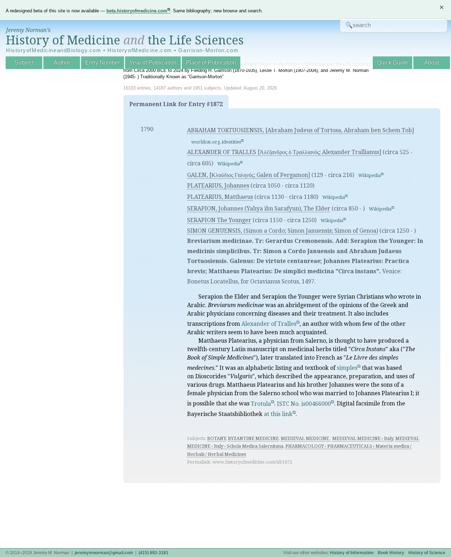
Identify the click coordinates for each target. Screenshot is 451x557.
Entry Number (102, 63)
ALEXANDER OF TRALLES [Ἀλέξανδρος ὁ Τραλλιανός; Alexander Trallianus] (284, 152)
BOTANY (216, 438)
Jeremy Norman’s (28, 30)
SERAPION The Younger (219, 220)
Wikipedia (228, 163)
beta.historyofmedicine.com (136, 10)
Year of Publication (153, 63)
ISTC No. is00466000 (304, 403)
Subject (23, 63)
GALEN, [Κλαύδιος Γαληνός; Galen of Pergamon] (248, 175)
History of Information (351, 552)
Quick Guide (392, 63)
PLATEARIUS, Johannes (218, 185)
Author (62, 63)
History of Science (426, 552)
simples (347, 368)
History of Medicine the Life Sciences (125, 40)
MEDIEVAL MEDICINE (305, 438)
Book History (391, 552)
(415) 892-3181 (153, 552)
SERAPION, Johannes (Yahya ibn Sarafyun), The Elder (258, 208)
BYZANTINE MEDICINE (253, 438)
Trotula (261, 403)
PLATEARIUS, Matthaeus (220, 197)
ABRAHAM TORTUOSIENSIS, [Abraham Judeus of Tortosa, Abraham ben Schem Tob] (300, 130)
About (431, 63)
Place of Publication (211, 63)
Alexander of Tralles (268, 323)
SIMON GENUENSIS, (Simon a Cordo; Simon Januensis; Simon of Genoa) (282, 230)
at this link (278, 414)
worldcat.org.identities (216, 142)
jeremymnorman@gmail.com (104, 552)
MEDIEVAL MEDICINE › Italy (362, 438)
